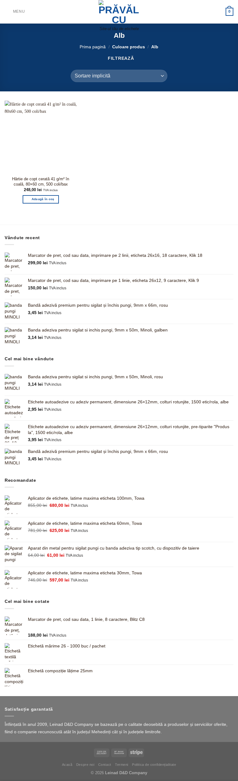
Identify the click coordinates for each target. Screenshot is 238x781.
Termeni (121, 764)
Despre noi (85, 764)
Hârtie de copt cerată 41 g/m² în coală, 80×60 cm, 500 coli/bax (40, 181)
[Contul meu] (218, 12)
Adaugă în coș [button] (43, 199)
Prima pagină (93, 46)
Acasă (67, 764)
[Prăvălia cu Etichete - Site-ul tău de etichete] (119, 12)
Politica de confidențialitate (154, 764)
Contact (104, 764)
